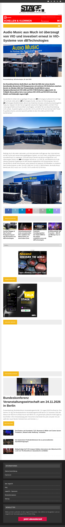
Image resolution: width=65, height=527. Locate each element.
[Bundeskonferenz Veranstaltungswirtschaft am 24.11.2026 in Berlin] (32, 394)
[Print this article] (42, 210)
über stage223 (9, 483)
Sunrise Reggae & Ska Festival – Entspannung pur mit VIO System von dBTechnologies (9, 235)
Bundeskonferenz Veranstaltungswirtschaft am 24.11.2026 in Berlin (32, 401)
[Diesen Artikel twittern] (15, 210)
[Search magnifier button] (60, 245)
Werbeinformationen (10, 495)
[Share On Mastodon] (56, 210)
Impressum (8, 475)
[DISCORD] (51, 1)
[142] (32, 133)
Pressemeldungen (11, 373)
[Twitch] (57, 1)
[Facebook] (60, 1)
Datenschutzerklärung (11, 471)
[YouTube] (48, 1)
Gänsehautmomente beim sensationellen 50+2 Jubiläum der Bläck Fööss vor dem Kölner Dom (24, 235)
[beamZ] (32, 263)
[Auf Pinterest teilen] (29, 210)
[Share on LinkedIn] (22, 210)
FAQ (6, 487)
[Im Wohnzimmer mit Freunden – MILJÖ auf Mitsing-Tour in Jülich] (55, 229)
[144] (32, 187)
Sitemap (7, 498)
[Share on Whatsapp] (49, 210)
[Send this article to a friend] (35, 210)
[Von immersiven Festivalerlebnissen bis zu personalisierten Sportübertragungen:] (8, 443)
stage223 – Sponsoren (11, 491)
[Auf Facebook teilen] (8, 210)
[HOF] (32, 18)
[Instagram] (54, 1)
